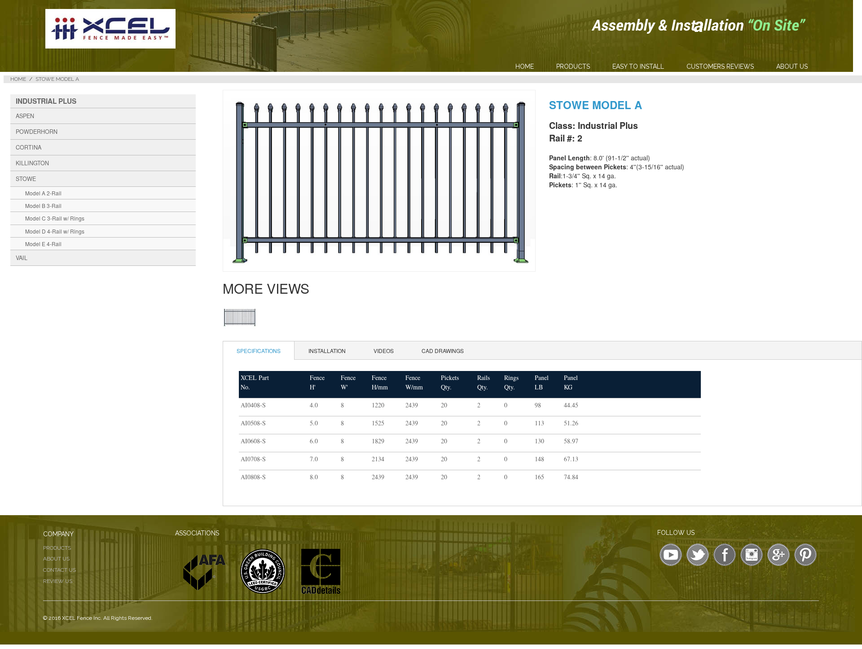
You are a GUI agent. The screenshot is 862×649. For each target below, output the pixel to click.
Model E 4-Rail (43, 243)
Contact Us (59, 570)
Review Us (57, 581)
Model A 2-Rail (43, 193)
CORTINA (28, 147)
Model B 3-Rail (43, 205)
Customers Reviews (720, 66)
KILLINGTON (32, 163)
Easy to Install (638, 66)
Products (573, 66)
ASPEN (25, 116)
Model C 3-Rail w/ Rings (54, 218)
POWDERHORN (36, 132)
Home (524, 66)
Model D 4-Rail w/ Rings (54, 231)
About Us (792, 66)
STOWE (26, 179)
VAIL (21, 258)
